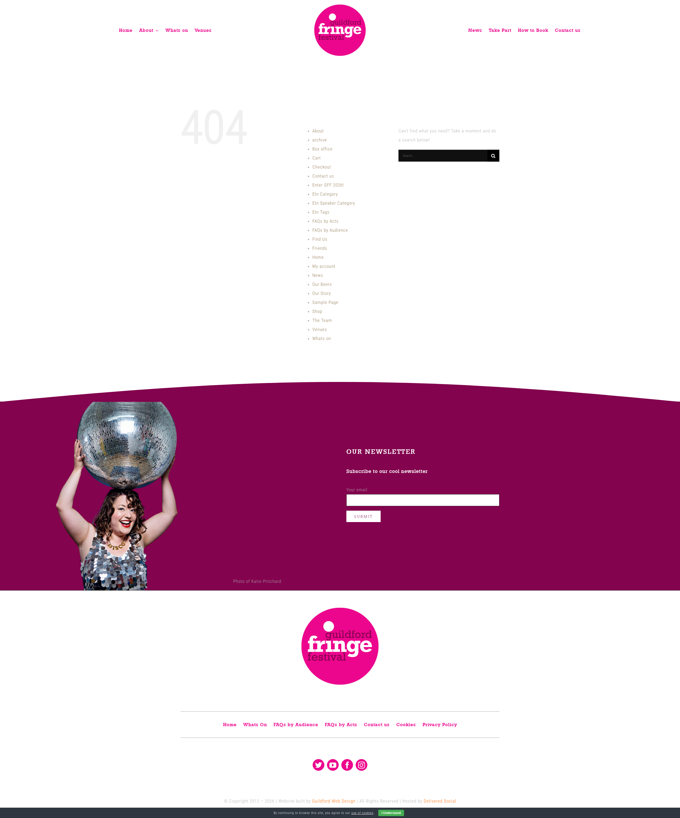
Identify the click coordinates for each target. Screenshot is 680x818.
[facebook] (347, 765)
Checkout (321, 167)
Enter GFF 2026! (328, 185)
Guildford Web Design (333, 801)
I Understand (391, 813)
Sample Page (325, 302)
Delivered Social (440, 801)
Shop (317, 311)
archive (319, 140)
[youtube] (333, 765)
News (317, 275)
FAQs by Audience (330, 230)
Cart (316, 158)
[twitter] (318, 765)
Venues (319, 329)
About (318, 131)
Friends (319, 248)
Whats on (321, 338)
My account (323, 266)
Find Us (320, 239)
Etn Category (325, 194)
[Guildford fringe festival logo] (340, 5)
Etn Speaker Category (333, 203)
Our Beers (322, 284)
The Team (322, 320)
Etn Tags (321, 212)
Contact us (323, 176)
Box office (322, 149)
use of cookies (362, 813)
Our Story (321, 293)
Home (318, 257)
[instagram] (361, 765)
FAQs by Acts (325, 221)
